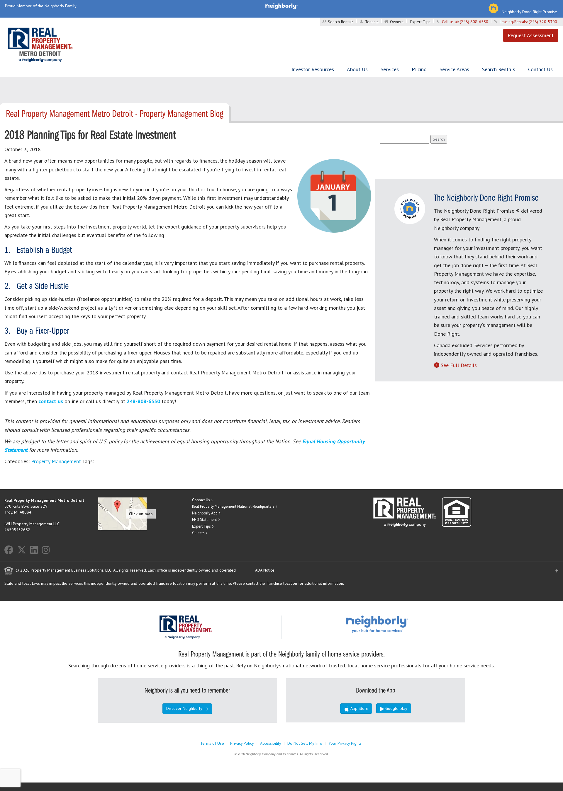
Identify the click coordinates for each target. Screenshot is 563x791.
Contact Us (540, 69)
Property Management (56, 461)
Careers (198, 532)
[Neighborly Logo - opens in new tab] (394, 623)
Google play (395, 708)
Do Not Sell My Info (304, 743)
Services (390, 69)
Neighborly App (205, 513)
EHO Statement (204, 519)
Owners (396, 21)
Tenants (372, 21)
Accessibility (270, 743)
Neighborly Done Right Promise (529, 11)
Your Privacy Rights (345, 743)
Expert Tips (420, 21)
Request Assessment (531, 35)
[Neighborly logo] (281, 5)
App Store (358, 708)
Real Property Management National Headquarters (233, 506)
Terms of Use (212, 743)
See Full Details (459, 365)
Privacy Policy (242, 743)
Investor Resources (312, 69)
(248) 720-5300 (543, 21)
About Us (357, 69)
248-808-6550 (143, 401)
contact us (50, 401)
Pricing (419, 69)
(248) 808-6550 (474, 21)
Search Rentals (341, 21)
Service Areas (454, 69)
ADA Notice (264, 570)
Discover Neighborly (184, 708)
